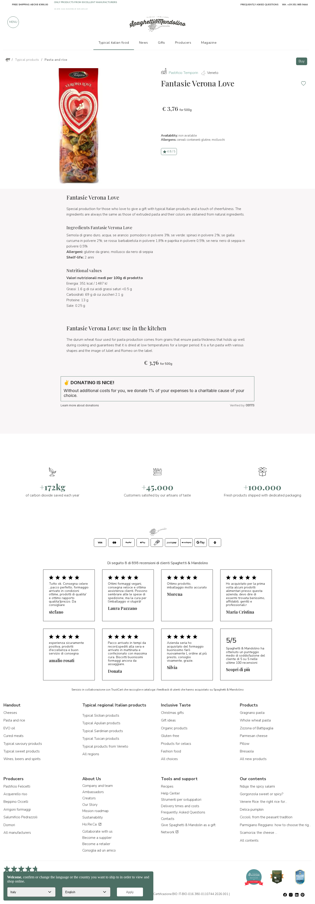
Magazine (209, 42)
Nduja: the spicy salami (257, 786)
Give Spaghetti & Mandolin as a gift (188, 825)
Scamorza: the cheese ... (258, 832)
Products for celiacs (176, 743)
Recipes (167, 786)
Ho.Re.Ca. (90, 824)
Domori (9, 825)
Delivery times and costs (180, 806)
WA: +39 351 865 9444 (295, 4)
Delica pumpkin (252, 809)
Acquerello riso (15, 794)
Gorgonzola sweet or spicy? (261, 794)
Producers (183, 42)
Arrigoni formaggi (17, 809)
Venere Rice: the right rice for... (263, 801)
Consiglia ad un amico (99, 850)
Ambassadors (93, 792)
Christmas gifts (172, 712)
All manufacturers (17, 832)
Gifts (161, 42)
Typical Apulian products (101, 723)
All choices (169, 759)
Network (168, 832)
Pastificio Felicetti (16, 786)
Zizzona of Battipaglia (256, 728)
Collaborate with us (97, 831)
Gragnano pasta (252, 712)
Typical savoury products (22, 743)
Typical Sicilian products (100, 715)
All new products (253, 759)
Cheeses (10, 712)
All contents (249, 840)
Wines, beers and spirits (22, 759)
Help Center (170, 793)
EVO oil (9, 728)
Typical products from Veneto (105, 746)
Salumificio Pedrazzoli (20, 817)
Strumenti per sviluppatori (181, 799)
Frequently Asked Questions (183, 812)
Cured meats (13, 736)
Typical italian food (113, 42)
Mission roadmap (95, 811)
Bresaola (247, 751)
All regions (90, 754)
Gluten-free (170, 736)
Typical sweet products (21, 751)
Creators (89, 798)
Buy (302, 61)
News (143, 42)
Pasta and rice (14, 720)
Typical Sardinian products (102, 731)
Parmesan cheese (253, 736)
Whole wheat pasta (255, 720)
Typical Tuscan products (100, 738)
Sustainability (92, 817)
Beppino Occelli (15, 801)
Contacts (167, 818)
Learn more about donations (80, 405)
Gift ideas (168, 720)
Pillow (245, 743)
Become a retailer (96, 844)
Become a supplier (97, 837)
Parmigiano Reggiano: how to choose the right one (276, 825)
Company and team (97, 785)
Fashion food (171, 751)
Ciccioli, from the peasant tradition (266, 817)
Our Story (90, 804)
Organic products (174, 728)
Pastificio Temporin (183, 72)
